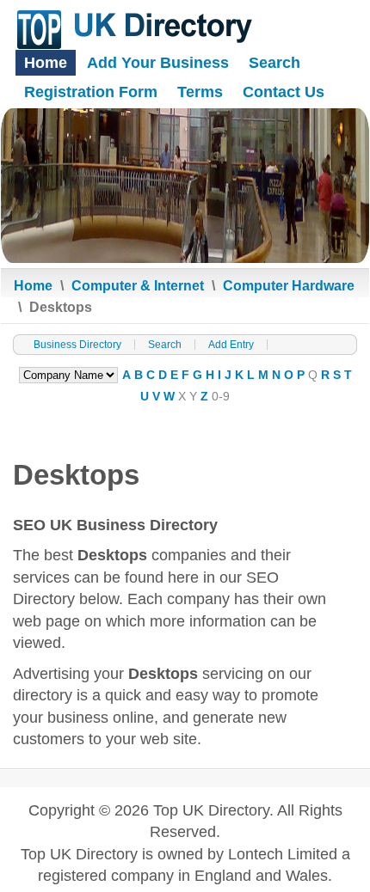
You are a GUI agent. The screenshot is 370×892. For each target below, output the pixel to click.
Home (45, 62)
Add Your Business (158, 62)
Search (274, 62)
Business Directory (77, 345)
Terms (200, 92)
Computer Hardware (289, 285)
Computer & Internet (137, 285)
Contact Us (283, 92)
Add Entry (231, 345)
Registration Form (90, 92)
